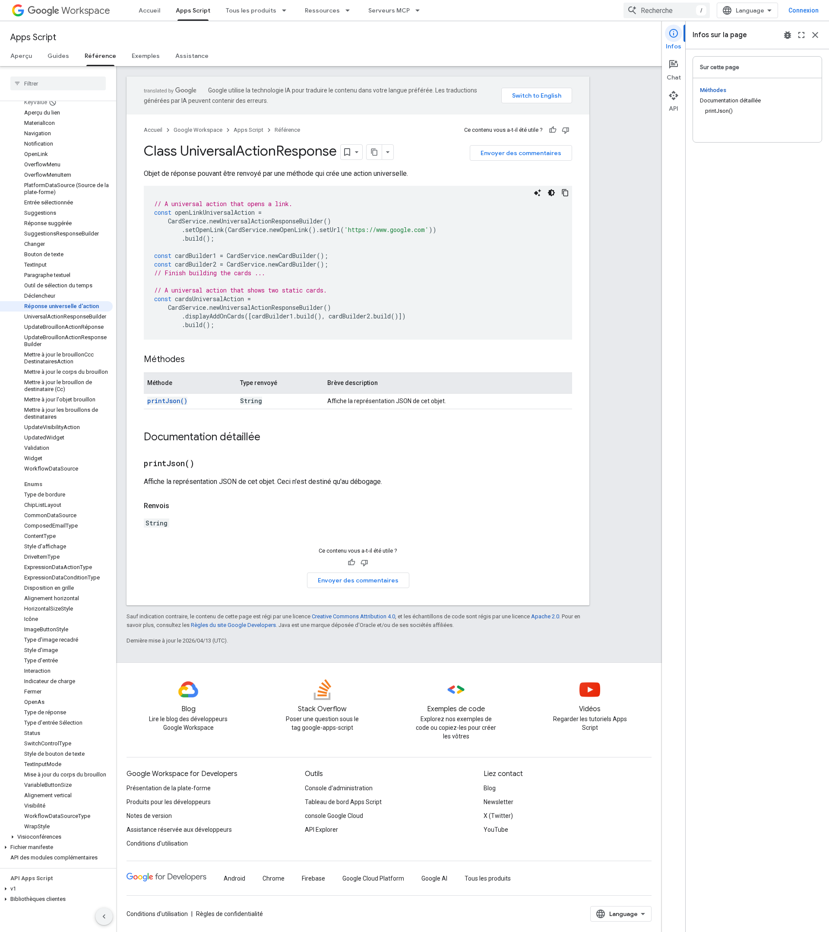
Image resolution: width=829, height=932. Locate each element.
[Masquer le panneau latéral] (104, 916)
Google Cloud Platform (373, 878)
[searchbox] (58, 83)
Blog (490, 788)
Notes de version (149, 815)
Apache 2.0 (545, 616)
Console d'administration (339, 788)
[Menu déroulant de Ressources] (350, 10)
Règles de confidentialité (229, 913)
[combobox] (666, 10)
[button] (56, 837)
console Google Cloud (334, 815)
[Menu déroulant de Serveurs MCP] (420, 10)
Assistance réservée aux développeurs (179, 829)
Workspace (85, 10)
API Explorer (321, 829)
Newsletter (498, 801)
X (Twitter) (498, 815)
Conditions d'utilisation (157, 843)
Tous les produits (251, 10)
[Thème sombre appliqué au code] (551, 193)
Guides (58, 56)
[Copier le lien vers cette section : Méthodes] (193, 360)
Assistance (192, 56)
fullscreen (801, 35)
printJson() (167, 401)
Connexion (803, 10)
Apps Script (193, 10)
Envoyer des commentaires (521, 153)
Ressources (322, 10)
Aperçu (21, 56)
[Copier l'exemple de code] (565, 193)
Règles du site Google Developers (233, 625)
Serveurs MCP (389, 10)
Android (234, 878)
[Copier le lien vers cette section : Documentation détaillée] (269, 438)
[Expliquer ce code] (537, 193)
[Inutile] (565, 130)
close (815, 35)
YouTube (496, 829)
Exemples (146, 56)
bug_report (787, 35)
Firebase (313, 878)
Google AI (434, 878)
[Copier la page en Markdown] (374, 152)
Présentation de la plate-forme (169, 788)
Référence (100, 56)
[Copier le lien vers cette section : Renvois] (178, 506)
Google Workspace (198, 130)
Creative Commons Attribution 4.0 (353, 616)
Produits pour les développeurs (169, 801)
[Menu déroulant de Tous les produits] (286, 10)
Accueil (149, 10)
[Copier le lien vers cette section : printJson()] (205, 464)
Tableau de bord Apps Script (343, 801)
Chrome (274, 878)
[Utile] (552, 130)
